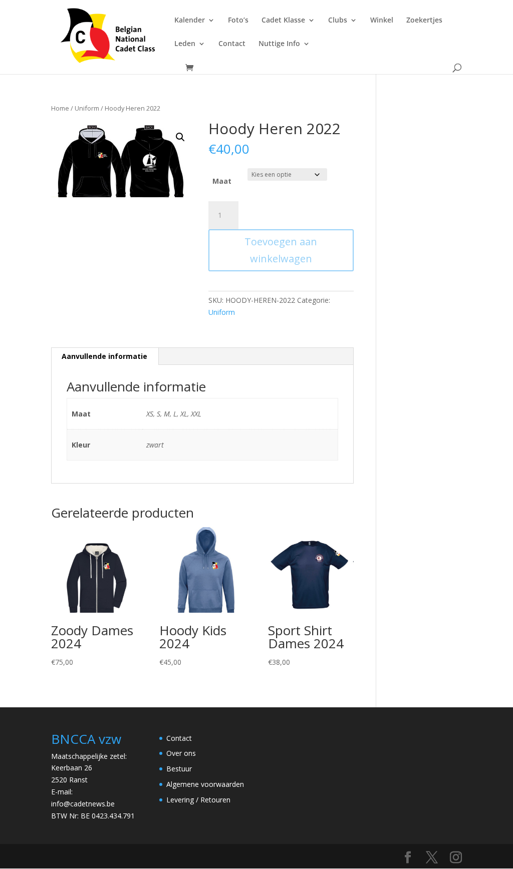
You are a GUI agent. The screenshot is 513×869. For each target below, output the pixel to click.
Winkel (381, 21)
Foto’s (238, 21)
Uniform (87, 108)
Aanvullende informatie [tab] (104, 356)
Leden (184, 44)
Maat (221, 181)
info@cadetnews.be (83, 803)
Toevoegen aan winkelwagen (280, 250)
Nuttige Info (279, 44)
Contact (231, 44)
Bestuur (179, 768)
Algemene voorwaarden (205, 784)
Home (60, 108)
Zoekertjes (424, 21)
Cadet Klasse (283, 21)
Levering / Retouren (198, 799)
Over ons (181, 753)
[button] (180, 137)
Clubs (337, 21)
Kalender (189, 21)
